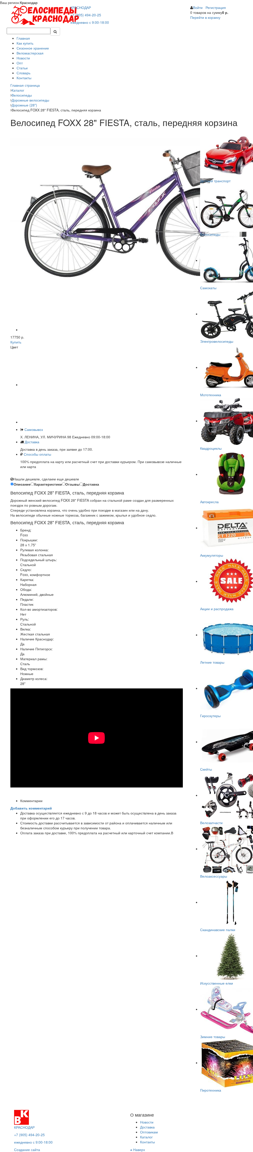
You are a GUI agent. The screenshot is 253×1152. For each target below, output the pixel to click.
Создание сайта (27, 1149)
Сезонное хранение (33, 48)
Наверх (138, 1149)
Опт (20, 62)
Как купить (25, 43)
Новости (23, 57)
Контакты (24, 77)
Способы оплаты (37, 454)
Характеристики (48, 484)
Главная (23, 38)
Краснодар (29, 2)
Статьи (22, 67)
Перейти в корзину (205, 17)
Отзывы (72, 484)
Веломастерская (30, 53)
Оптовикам (149, 1131)
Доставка (32, 441)
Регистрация (216, 7)
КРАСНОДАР (80, 7)
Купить (15, 342)
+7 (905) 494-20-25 (85, 14)
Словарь (23, 72)
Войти (198, 7)
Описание (22, 484)
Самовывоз (33, 429)
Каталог (146, 1136)
